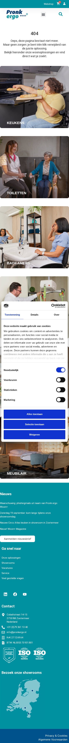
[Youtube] (25, 594)
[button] (43, 14)
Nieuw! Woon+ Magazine (13, 529)
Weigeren (34, 434)
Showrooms (8, 562)
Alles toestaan (35, 414)
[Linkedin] (5, 594)
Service (5, 573)
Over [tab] (56, 314)
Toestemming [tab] (12, 314)
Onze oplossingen (11, 557)
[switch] (60, 379)
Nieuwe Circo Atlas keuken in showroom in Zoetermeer (29, 522)
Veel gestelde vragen (13, 578)
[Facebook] (15, 594)
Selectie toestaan (34, 424)
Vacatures (7, 568)
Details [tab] (35, 314)
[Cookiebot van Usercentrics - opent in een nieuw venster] (51, 306)
